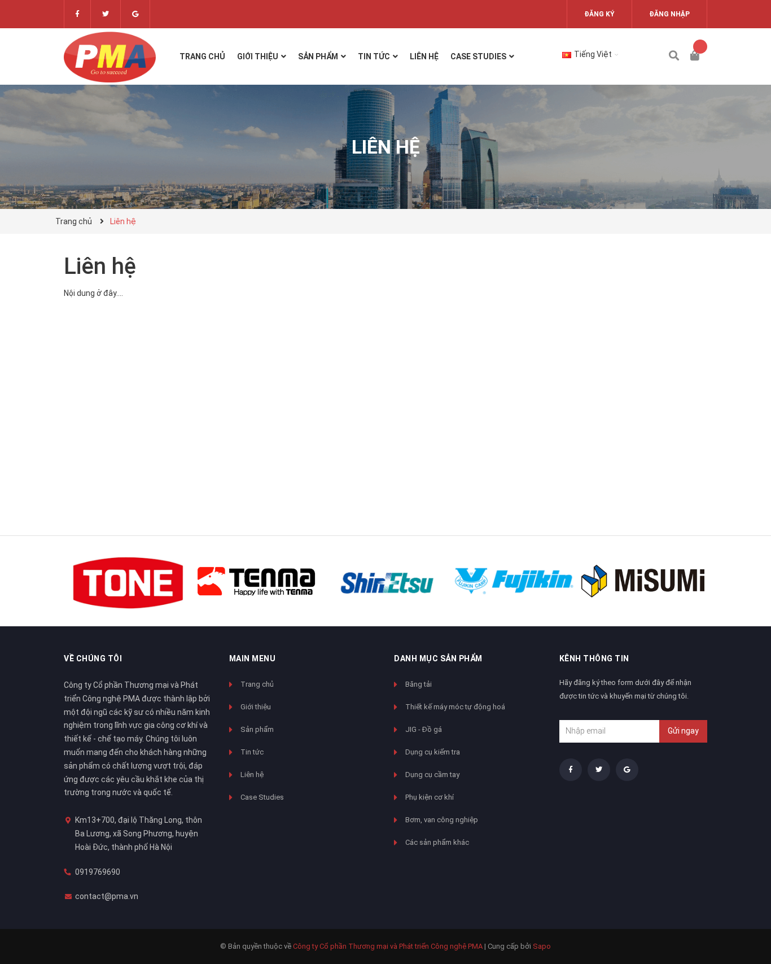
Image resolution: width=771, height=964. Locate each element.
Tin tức (252, 752)
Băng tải (418, 684)
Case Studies (262, 797)
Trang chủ (257, 684)
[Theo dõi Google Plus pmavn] (135, 14)
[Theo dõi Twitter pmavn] (105, 14)
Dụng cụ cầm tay (432, 774)
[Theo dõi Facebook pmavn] (77, 14)
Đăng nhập (669, 14)
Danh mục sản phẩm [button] (438, 658)
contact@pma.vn (106, 896)
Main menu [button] (252, 658)
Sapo (542, 946)
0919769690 (97, 871)
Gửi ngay (683, 730)
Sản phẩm (257, 729)
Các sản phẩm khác (437, 842)
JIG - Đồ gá (423, 729)
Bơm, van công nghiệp (441, 819)
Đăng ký (599, 14)
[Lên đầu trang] (739, 909)
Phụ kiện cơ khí (429, 797)
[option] (128, 581)
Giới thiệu (255, 707)
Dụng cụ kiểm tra (432, 752)
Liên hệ (100, 266)
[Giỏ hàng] (698, 56)
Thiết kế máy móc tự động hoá (455, 707)
